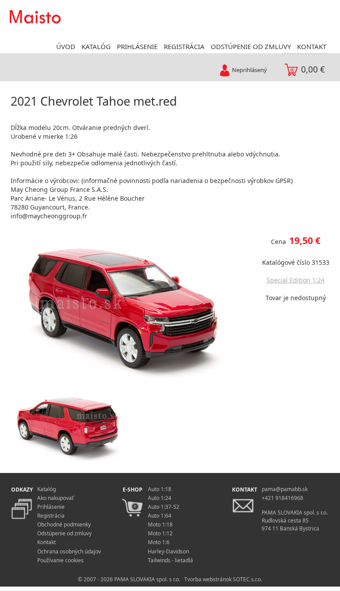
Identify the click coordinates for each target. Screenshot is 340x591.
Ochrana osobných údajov (69, 551)
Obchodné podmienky (64, 524)
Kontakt (46, 542)
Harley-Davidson (168, 551)
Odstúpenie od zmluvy (64, 533)
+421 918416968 (282, 498)
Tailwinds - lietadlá (170, 560)
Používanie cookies (60, 560)
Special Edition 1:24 (296, 280)
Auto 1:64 (159, 515)
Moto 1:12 (160, 533)
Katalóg (46, 489)
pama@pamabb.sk (285, 489)
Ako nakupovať (55, 498)
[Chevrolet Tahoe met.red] (129, 303)
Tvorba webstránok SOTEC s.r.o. (223, 579)
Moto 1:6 (159, 542)
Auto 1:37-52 (163, 507)
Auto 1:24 (159, 498)
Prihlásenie (51, 507)
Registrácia (51, 515)
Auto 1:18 (159, 489)
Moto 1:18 (160, 524)
